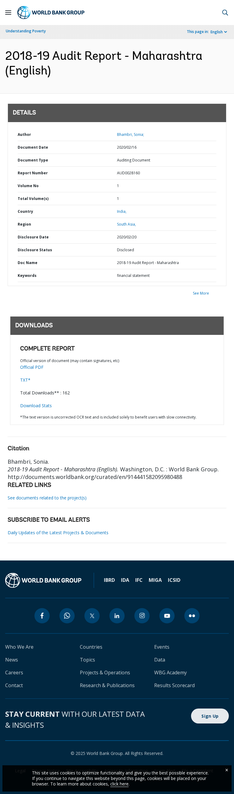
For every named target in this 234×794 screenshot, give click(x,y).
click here (119, 784)
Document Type (33, 160)
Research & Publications (107, 685)
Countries (91, 647)
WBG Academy (170, 672)
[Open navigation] (8, 12)
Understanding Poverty (26, 31)
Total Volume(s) (33, 198)
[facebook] (42, 615)
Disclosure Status (35, 249)
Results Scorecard (174, 685)
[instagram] (142, 615)
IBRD (109, 580)
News (11, 659)
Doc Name (27, 262)
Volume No (28, 185)
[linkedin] (117, 615)
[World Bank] (43, 580)
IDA (125, 580)
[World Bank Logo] (50, 12)
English (217, 31)
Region (24, 224)
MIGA (155, 580)
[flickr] (192, 615)
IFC (139, 580)
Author (24, 134)
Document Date (33, 147)
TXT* (25, 380)
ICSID (174, 580)
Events (161, 647)
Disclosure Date (33, 237)
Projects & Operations (105, 672)
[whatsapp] (67, 615)
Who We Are (19, 647)
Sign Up (209, 716)
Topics (87, 659)
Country (25, 211)
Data (159, 659)
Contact (14, 685)
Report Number (33, 173)
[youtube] (167, 615)
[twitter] (92, 615)
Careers (14, 672)
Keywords (27, 275)
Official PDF (32, 367)
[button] (225, 12)
